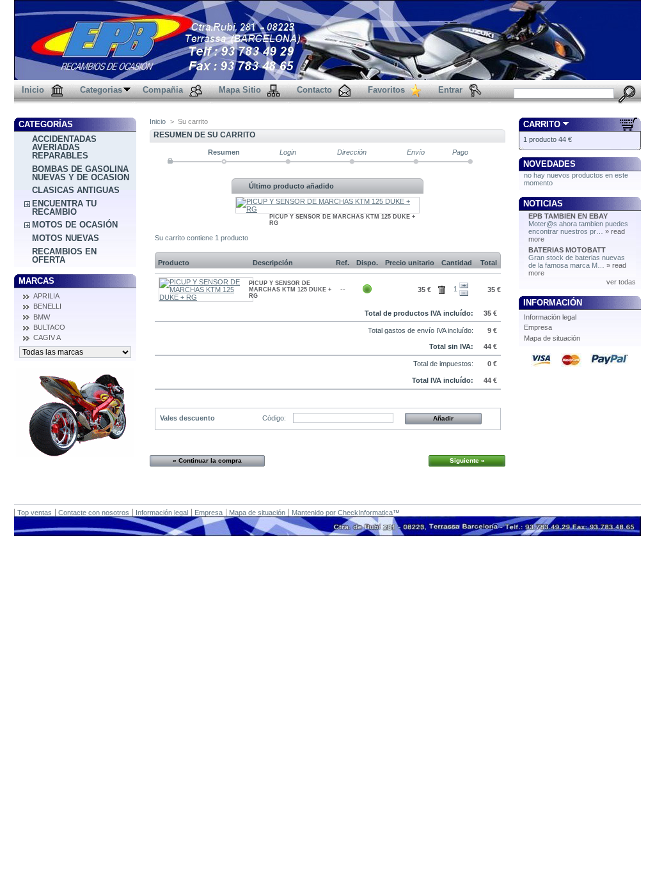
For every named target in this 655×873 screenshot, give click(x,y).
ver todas (621, 282)
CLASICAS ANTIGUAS (76, 190)
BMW (41, 317)
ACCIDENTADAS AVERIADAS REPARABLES (64, 147)
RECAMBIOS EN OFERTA (64, 256)
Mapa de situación (552, 338)
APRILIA (46, 296)
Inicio (158, 121)
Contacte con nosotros (93, 512)
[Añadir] (463, 286)
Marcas (36, 281)
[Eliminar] (443, 288)
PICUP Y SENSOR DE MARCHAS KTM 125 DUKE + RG (290, 289)
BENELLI (47, 306)
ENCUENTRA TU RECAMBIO (64, 208)
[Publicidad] (75, 454)
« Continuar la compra (207, 460)
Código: (274, 418)
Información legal (550, 317)
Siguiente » (467, 460)
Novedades (549, 164)
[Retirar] (463, 293)
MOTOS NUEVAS (65, 238)
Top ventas (34, 512)
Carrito (541, 124)
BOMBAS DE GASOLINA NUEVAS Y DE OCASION (80, 173)
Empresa (538, 327)
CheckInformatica (365, 512)
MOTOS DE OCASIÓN (75, 224)
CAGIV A (47, 337)
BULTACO (49, 327)
